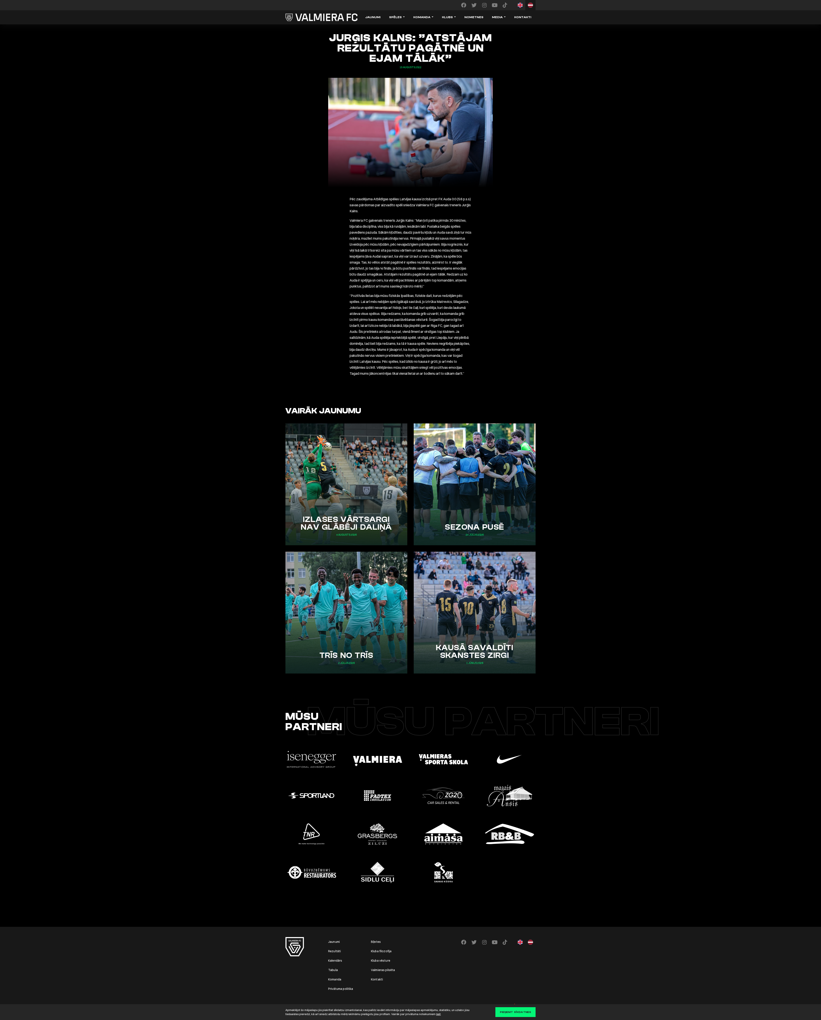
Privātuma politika (340, 989)
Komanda (421, 17)
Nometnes (473, 17)
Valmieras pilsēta (383, 970)
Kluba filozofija (381, 951)
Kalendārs (335, 961)
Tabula (333, 970)
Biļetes (376, 942)
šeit (438, 1014)
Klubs (447, 17)
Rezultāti (334, 951)
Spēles (395, 17)
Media (497, 17)
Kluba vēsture (380, 961)
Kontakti (522, 17)
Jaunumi (373, 17)
